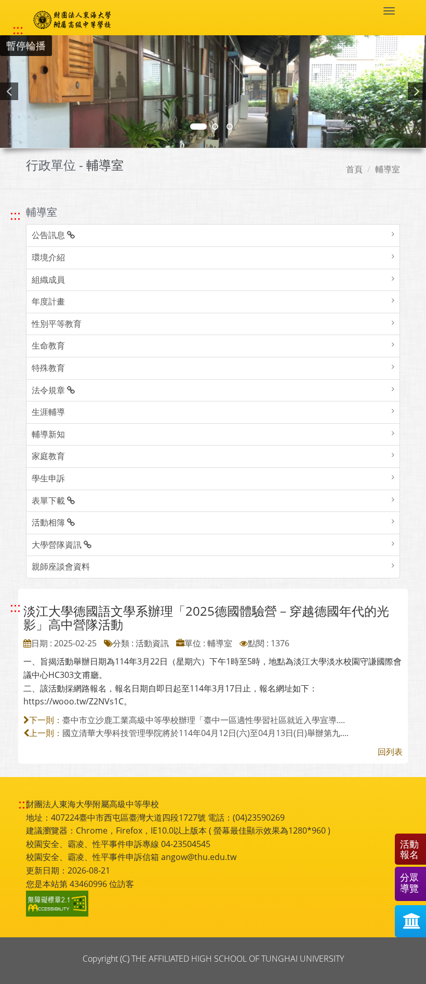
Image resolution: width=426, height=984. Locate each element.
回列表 (390, 751)
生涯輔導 (48, 412)
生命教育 (48, 345)
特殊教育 (48, 367)
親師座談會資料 (61, 566)
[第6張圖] (230, 126)
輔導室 (387, 169)
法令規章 (49, 390)
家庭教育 (48, 456)
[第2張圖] (198, 126)
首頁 (354, 169)
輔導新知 (48, 434)
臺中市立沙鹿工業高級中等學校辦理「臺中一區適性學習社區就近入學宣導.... (203, 720)
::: (17, 29)
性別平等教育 (57, 323)
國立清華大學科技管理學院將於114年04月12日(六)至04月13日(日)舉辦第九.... (205, 733)
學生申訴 (48, 478)
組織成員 (48, 279)
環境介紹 (48, 257)
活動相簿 (49, 522)
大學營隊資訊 (58, 544)
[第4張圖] (215, 126)
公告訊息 (49, 235)
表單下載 (49, 500)
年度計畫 (48, 301)
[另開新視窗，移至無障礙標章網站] (58, 904)
